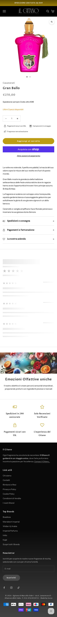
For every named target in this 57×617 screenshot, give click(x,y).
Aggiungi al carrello (28, 141)
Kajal (5, 540)
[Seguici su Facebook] (4, 587)
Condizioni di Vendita (12, 498)
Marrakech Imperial (11, 522)
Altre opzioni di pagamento (28, 156)
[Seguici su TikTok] (18, 587)
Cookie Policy (8, 494)
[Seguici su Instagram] (11, 587)
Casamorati (9, 83)
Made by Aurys (46, 598)
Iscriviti (11, 578)
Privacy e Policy (9, 489)
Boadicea (7, 517)
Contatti (6, 480)
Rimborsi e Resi (9, 484)
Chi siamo (7, 475)
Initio (5, 535)
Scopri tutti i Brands (11, 544)
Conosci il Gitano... (42, 461)
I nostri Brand (8, 503)
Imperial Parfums (10, 531)
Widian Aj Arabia (10, 526)
